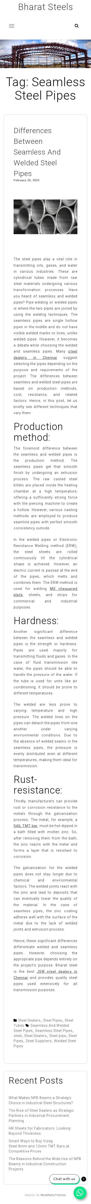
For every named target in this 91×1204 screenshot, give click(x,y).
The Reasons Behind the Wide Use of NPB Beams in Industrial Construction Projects (45, 1164)
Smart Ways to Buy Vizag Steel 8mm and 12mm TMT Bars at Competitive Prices (39, 1146)
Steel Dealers (29, 1020)
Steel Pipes (52, 1020)
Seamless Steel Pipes (54, 1031)
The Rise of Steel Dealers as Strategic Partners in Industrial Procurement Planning (41, 1116)
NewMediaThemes (53, 1195)
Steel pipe (57, 1036)
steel (18, 1036)
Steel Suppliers (39, 1041)
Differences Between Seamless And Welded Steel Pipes (37, 152)
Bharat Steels (45, 7)
